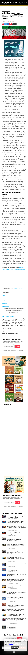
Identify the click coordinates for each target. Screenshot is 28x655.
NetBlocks (22, 325)
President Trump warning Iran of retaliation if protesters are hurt (13, 269)
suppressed (17, 327)
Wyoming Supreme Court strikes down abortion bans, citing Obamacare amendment (15, 621)
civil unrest (17, 320)
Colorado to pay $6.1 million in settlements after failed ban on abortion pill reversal (16, 604)
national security (15, 325)
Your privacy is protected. (7, 350)
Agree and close (15, 647)
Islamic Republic (6, 325)
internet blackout (18, 323)
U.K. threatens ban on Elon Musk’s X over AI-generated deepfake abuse (16, 615)
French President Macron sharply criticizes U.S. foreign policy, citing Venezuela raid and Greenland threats (16, 592)
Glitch (3, 323)
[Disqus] (14, 423)
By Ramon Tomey (14, 588)
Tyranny (22, 327)
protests (4, 327)
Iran (25, 323)
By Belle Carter (14, 518)
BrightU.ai (4, 303)
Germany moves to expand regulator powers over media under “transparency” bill (16, 599)
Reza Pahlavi (10, 327)
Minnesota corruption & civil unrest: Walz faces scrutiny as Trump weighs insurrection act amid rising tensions (16, 527)
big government (18, 319)
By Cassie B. (13, 548)
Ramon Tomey (11, 21)
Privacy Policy (12, 644)
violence (9, 328)
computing (4, 322)
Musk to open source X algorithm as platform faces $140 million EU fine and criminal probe (15, 558)
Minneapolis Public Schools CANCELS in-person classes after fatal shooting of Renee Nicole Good (15, 581)
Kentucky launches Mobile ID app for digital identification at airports (16, 575)
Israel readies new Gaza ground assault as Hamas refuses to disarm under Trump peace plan (16, 552)
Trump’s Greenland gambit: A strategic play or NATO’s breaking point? (16, 516)
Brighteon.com (5, 306)
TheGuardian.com (6, 298)
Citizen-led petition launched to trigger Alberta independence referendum (15, 522)
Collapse (23, 320)
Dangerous (10, 322)
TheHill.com (5, 300)
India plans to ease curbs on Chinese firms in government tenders (16, 569)
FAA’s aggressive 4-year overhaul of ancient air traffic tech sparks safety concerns (16, 564)
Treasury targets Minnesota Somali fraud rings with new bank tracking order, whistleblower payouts (15, 539)
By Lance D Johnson (14, 583)
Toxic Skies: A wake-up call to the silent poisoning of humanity (15, 627)
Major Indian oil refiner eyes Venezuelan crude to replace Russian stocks (15, 610)
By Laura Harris (13, 523)
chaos (12, 320)
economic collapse (18, 322)
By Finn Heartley (14, 530)
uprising (4, 328)
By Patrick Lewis (14, 623)
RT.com (4, 295)
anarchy (12, 319)
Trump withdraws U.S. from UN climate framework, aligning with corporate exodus (16, 533)
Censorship (8, 320)
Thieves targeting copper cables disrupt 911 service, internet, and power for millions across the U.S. (16, 546)
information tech (9, 323)
